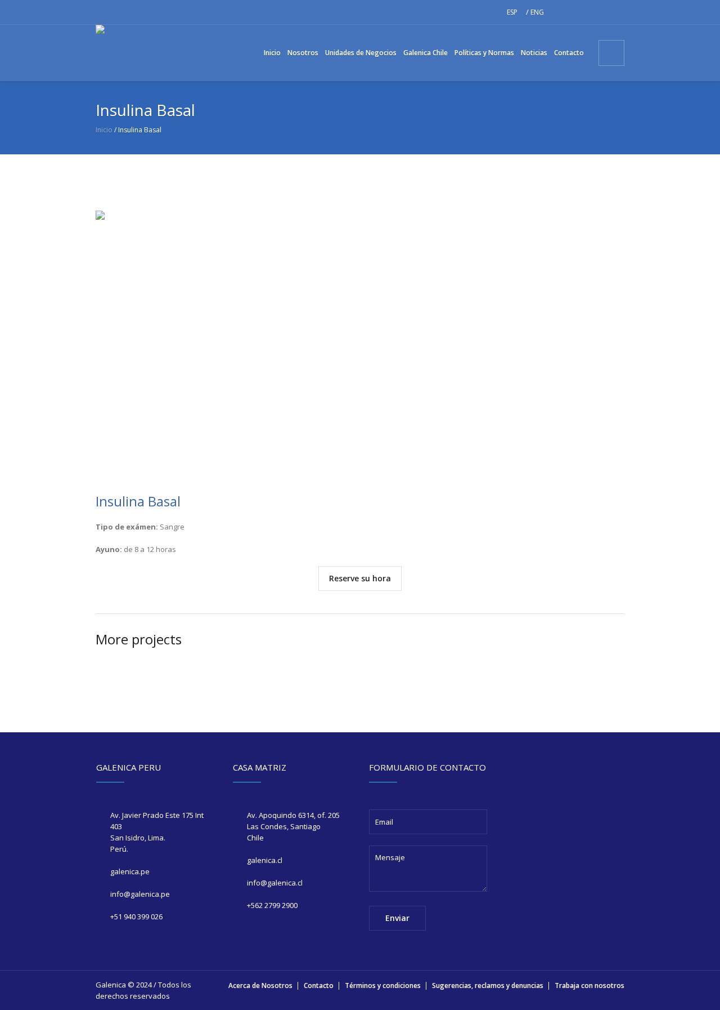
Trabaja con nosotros (589, 985)
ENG (537, 12)
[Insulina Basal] (360, 340)
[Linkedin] (598, 12)
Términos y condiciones (383, 985)
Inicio (104, 130)
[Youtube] (616, 12)
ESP (512, 12)
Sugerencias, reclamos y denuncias (487, 985)
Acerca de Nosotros (260, 985)
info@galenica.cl (275, 883)
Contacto (319, 985)
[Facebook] (562, 12)
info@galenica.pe (140, 894)
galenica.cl (264, 860)
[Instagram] (580, 12)
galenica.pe (130, 871)
